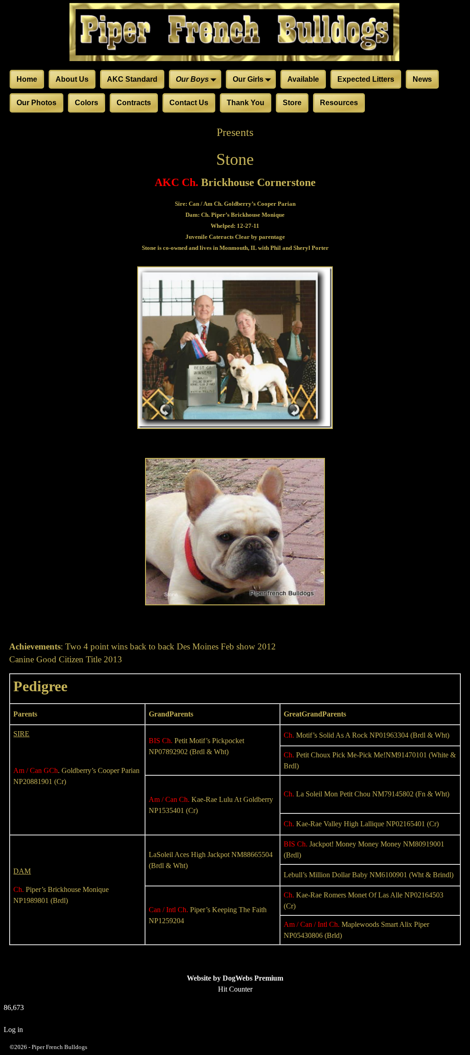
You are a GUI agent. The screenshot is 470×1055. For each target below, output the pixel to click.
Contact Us (188, 103)
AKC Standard (132, 79)
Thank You (245, 103)
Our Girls (248, 79)
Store (292, 103)
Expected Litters (365, 79)
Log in (13, 1029)
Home (27, 79)
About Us (72, 79)
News (422, 79)
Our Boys (192, 79)
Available (303, 79)
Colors (86, 103)
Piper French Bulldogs (59, 1047)
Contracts (134, 103)
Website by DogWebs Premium (235, 978)
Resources (339, 103)
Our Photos (36, 103)
